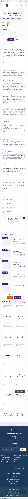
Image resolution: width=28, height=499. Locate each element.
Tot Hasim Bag (8, 414)
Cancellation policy (19, 468)
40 (7, 25)
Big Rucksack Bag (20, 375)
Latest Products (5, 459)
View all (23, 302)
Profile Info (17, 457)
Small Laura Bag (8, 316)
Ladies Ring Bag (20, 316)
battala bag (8, 355)
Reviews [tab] (18, 39)
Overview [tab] (10, 39)
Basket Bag (20, 336)
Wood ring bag (20, 394)
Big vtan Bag (8, 375)
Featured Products (5, 457)
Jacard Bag (20, 355)
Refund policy (17, 464)
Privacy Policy (19, 495)
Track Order (17, 462)
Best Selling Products (6, 462)
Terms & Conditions (10, 495)
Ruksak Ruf (8, 336)
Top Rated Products (6, 464)
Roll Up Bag (20, 414)
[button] (12, 437)
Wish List (16, 459)
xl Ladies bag (8, 394)
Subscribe (23, 449)
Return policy (17, 466)
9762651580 (6, 1)
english (24, 1)
